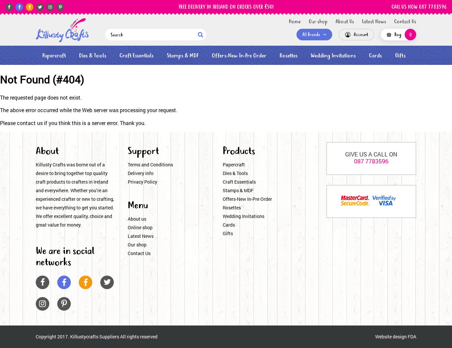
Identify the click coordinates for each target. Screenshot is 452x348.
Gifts (400, 56)
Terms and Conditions (150, 164)
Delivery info (141, 173)
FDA (412, 336)
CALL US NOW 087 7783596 (419, 7)
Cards (375, 56)
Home (295, 21)
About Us (345, 21)
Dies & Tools (92, 56)
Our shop (318, 21)
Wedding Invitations (333, 56)
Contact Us (405, 21)
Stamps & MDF (183, 56)
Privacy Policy (142, 182)
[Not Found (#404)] (62, 30)
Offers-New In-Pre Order (239, 56)
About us (137, 219)
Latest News (374, 21)
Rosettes (288, 56)
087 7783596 (371, 161)
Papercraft (54, 56)
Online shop (140, 227)
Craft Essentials (136, 56)
